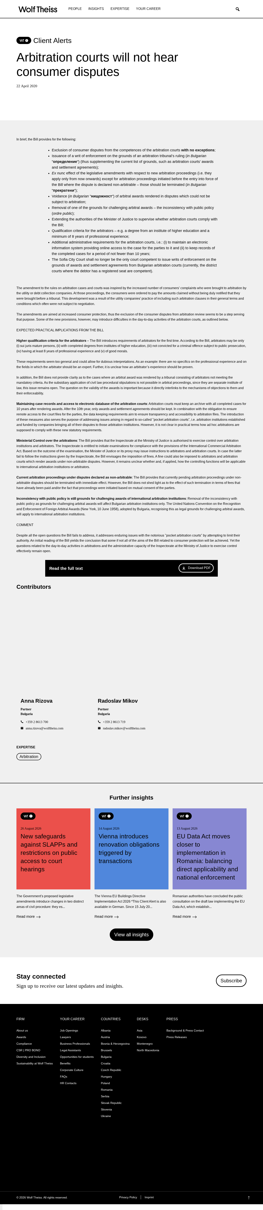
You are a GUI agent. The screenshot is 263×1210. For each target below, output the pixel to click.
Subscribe (231, 980)
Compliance (24, 1043)
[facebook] (208, 1198)
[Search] (239, 9)
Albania (106, 1030)
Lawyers (65, 1037)
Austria (105, 1037)
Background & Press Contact (185, 1030)
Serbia (105, 1096)
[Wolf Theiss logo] (37, 9)
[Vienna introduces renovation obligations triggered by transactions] (131, 863)
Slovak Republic (111, 1103)
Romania (107, 1089)
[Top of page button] (255, 1198)
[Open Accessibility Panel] (1, 1207)
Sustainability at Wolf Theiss (34, 1063)
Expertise (120, 8)
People (75, 8)
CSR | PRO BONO (28, 1050)
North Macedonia (148, 1050)
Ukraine (106, 1116)
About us (22, 1030)
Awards (21, 1037)
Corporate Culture (71, 1070)
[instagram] (216, 1198)
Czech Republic (111, 1070)
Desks (142, 1019)
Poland (105, 1083)
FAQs (63, 1076)
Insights (96, 8)
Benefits (65, 1063)
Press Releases (176, 1037)
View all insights (131, 934)
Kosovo (141, 1037)
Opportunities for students (77, 1056)
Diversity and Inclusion (31, 1056)
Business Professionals (75, 1043)
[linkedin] (224, 1198)
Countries (111, 1019)
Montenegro (145, 1043)
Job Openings (69, 1030)
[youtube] (232, 1198)
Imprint (149, 1197)
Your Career (148, 8)
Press (172, 1019)
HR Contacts (68, 1083)
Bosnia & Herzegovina (115, 1043)
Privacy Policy (128, 1197)
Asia (139, 1030)
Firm (20, 1019)
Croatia (105, 1063)
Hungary (106, 1076)
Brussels (106, 1050)
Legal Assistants (70, 1050)
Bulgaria (106, 1056)
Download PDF (199, 568)
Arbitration (29, 757)
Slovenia (106, 1109)
